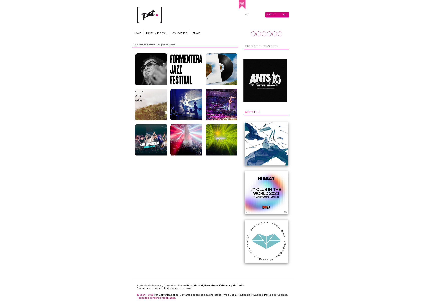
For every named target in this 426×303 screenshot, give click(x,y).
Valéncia (224, 285)
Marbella (238, 285)
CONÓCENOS (179, 33)
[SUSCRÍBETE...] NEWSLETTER (262, 46)
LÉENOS (196, 33)
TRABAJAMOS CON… (157, 33)
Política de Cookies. (276, 294)
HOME (137, 33)
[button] (253, 33)
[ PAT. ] (246, 14)
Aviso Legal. (230, 294)
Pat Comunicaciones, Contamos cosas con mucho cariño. (188, 294)
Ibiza (189, 285)
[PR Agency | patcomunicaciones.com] (242, 9)
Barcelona (211, 285)
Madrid (198, 285)
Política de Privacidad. (250, 294)
